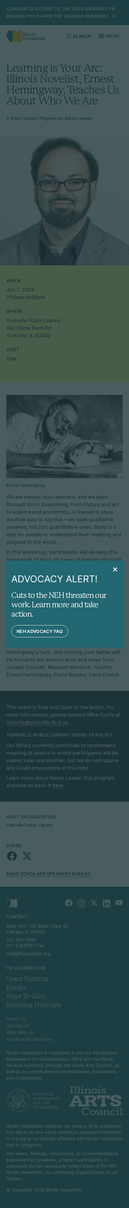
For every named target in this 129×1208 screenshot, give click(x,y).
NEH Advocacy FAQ (40, 631)
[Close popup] (115, 569)
